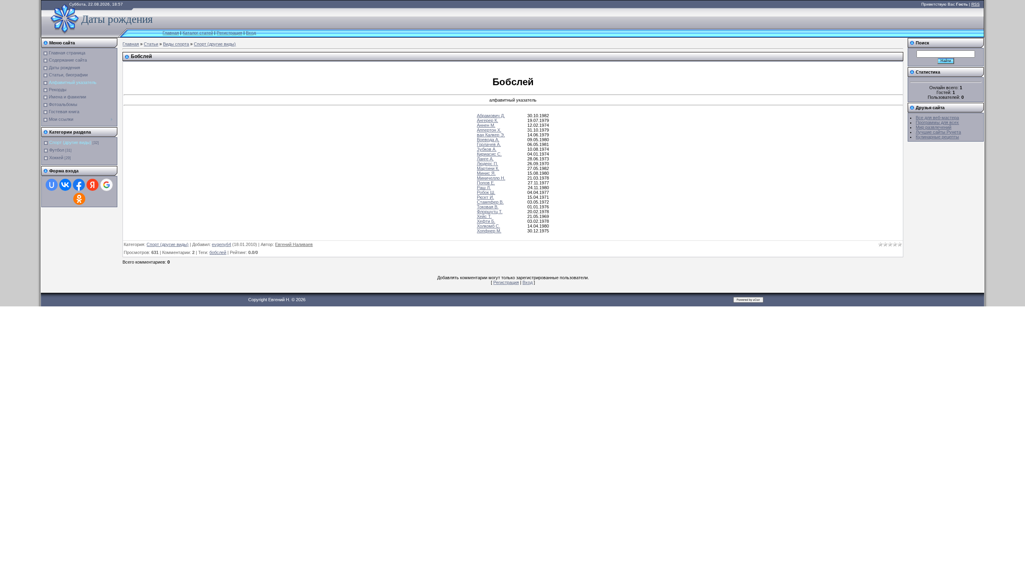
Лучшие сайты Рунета (938, 132)
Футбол (56, 150)
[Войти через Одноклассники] (79, 199)
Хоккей (56, 157)
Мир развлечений (933, 127)
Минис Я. (486, 173)
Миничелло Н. (491, 178)
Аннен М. (486, 125)
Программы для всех (937, 122)
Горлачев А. (489, 144)
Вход (251, 32)
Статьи (151, 44)
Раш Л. (484, 187)
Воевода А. (488, 139)
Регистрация (229, 32)
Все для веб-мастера (937, 117)
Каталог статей (198, 32)
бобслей (217, 252)
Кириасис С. (489, 154)
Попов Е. (486, 182)
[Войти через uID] (52, 185)
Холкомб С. (488, 226)
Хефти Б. (486, 221)
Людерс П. (487, 163)
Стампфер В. (490, 202)
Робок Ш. (486, 192)
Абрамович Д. (491, 115)
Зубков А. (486, 149)
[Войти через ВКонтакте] (65, 185)
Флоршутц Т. (489, 211)
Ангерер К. (487, 120)
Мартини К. (488, 168)
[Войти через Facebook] (79, 185)
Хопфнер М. (489, 230)
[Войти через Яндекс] (92, 185)
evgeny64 (221, 244)
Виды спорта (176, 44)
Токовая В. (487, 206)
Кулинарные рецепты (937, 136)
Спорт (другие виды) (70, 142)
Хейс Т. (484, 216)
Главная (171, 32)
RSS (975, 4)
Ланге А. (485, 158)
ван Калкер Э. (491, 134)
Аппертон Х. (489, 130)
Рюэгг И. (485, 197)
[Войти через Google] (106, 184)
